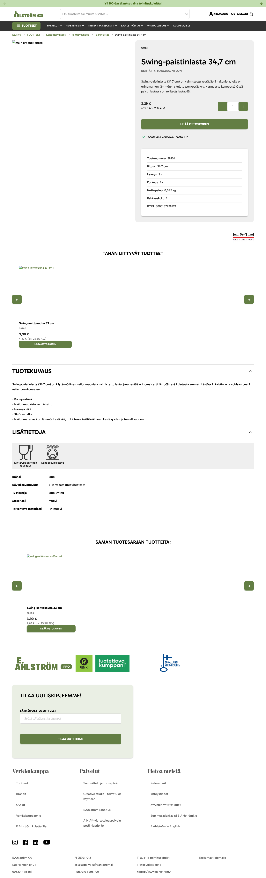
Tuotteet (29, 25)
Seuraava (249, 299)
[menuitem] (55, 26)
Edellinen (17, 299)
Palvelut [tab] (89, 771)
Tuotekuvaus (32, 371)
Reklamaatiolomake (212, 858)
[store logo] (44, 670)
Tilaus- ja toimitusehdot (153, 858)
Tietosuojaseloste (149, 865)
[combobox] (124, 14)
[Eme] (243, 237)
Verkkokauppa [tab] (30, 771)
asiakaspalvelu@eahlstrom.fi (94, 865)
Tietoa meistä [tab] (164, 771)
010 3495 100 (90, 872)
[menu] (120, 26)
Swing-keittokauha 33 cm (36, 323)
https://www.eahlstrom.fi (154, 872)
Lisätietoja (29, 432)
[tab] (133, 371)
